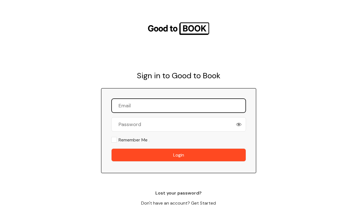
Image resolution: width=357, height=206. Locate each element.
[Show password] (239, 124)
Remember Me (133, 140)
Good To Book (178, 28)
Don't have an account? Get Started (178, 203)
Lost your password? (178, 193)
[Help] (149, 141)
